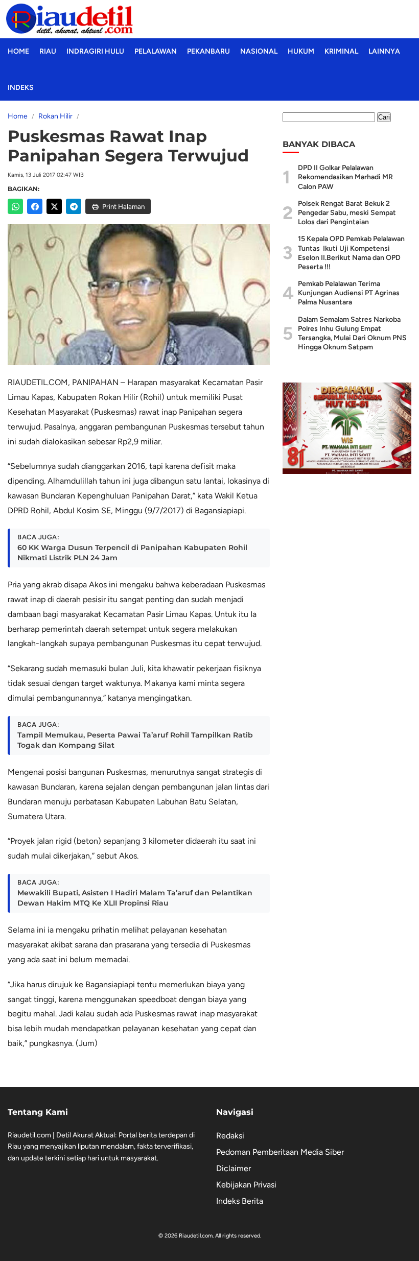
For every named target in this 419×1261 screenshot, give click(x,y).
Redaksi (230, 1135)
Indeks (21, 87)
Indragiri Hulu (95, 51)
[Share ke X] (54, 206)
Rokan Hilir (55, 116)
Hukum (301, 51)
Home (18, 51)
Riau (47, 51)
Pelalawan (155, 51)
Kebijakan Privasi (246, 1184)
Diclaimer (233, 1168)
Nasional (258, 51)
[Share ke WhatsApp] (15, 206)
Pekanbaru (208, 51)
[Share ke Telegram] (73, 206)
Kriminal (341, 51)
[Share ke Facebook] (34, 206)
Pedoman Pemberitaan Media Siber (280, 1152)
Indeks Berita (239, 1201)
